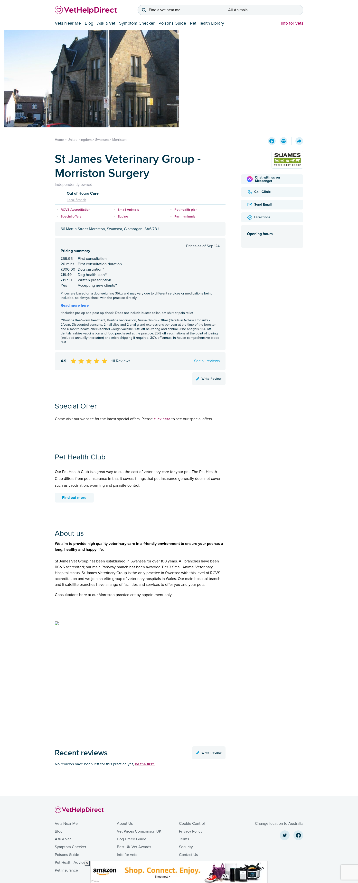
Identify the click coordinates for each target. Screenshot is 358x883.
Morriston (119, 140)
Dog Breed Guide (131, 839)
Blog (89, 23)
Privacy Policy (190, 831)
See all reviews (207, 361)
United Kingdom (79, 140)
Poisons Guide (172, 23)
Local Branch (76, 200)
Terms (184, 839)
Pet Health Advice (70, 862)
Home (59, 140)
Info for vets (292, 23)
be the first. (145, 764)
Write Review (211, 378)
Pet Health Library (207, 23)
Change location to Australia (279, 823)
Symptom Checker (137, 23)
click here (162, 419)
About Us (125, 823)
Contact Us (188, 854)
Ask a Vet (106, 23)
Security (186, 847)
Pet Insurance (66, 870)
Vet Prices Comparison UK (139, 831)
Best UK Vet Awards (134, 847)
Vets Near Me (68, 23)
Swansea (102, 140)
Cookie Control (192, 823)
